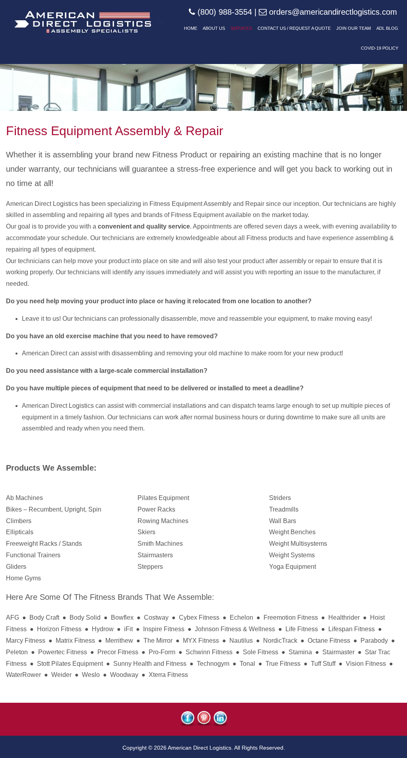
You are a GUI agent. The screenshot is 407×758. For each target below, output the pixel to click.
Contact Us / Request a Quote (294, 28)
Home (190, 28)
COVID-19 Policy (379, 48)
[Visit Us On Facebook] (187, 724)
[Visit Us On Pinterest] (204, 724)
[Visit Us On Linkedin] (220, 724)
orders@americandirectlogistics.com (333, 12)
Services (241, 28)
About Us (214, 28)
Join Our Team (353, 28)
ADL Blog (387, 28)
